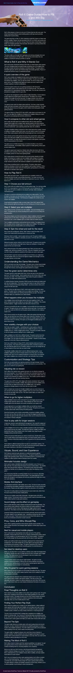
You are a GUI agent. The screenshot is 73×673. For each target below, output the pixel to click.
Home (22, 20)
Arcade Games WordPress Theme (12, 671)
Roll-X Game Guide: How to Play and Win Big (15, 3)
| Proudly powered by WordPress (37, 671)
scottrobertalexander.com (39, 3)
